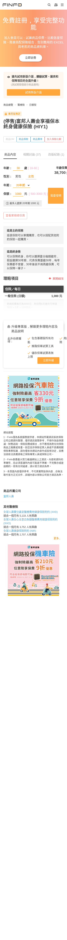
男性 (18, 176)
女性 (31, 176)
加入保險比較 (54, 139)
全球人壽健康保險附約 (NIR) (19, 530)
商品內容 (10, 154)
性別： (7, 176)
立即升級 (48, 360)
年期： (7, 185)
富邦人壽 (8, 496)
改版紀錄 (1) (56, 154)
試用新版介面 (33, 92)
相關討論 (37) (32, 154)
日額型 (32, 104)
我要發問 (55, 195)
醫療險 (21, 104)
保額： (7, 193)
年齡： (7, 168)
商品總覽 (8, 104)
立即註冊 (30, 57)
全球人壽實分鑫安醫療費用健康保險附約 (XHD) (30, 511)
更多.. (57, 538)
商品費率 (37, 139)
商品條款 (23, 139)
